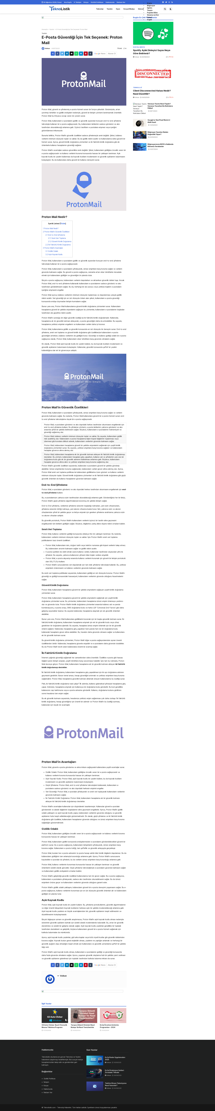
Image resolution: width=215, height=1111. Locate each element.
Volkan (47, 48)
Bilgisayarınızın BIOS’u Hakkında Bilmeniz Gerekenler (160, 145)
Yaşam (150, 10)
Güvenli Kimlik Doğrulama (59, 241)
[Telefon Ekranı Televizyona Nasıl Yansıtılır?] (94, 1086)
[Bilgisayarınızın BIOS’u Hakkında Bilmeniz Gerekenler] (139, 147)
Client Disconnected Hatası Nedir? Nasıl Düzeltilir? (152, 92)
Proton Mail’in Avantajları (53, 248)
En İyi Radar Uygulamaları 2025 (115, 1058)
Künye (86, 2)
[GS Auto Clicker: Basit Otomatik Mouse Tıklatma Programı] (55, 1015)
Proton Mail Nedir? (50, 228)
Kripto (149, 3)
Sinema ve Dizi (153, 15)
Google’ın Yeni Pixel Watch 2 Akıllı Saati (159, 121)
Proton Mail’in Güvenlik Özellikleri (56, 232)
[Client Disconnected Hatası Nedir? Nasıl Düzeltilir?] (153, 73)
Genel (149, 17)
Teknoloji (99, 9)
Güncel (141, 9)
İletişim (78, 2)
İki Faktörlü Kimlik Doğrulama (58, 245)
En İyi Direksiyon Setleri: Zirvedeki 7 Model (114, 1071)
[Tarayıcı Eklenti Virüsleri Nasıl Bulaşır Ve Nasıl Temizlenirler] (84, 1015)
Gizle (63, 223)
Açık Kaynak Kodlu (53, 254)
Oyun (118, 9)
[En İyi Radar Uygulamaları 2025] (94, 1060)
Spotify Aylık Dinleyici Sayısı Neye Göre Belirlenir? (151, 52)
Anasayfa (45, 29)
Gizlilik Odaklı (51, 251)
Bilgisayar (151, 5)
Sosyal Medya (129, 9)
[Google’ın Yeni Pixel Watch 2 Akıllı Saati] (139, 123)
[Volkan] (43, 48)
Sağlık (149, 20)
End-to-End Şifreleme (55, 235)
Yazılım (110, 9)
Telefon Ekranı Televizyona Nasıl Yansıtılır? (115, 1084)
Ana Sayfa (68, 2)
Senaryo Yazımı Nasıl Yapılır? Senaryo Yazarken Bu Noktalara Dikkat (160, 106)
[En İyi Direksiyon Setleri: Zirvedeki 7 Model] (94, 1073)
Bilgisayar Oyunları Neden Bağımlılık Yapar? (158, 133)
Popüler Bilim (152, 13)
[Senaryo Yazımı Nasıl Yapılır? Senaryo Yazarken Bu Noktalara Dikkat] (139, 108)
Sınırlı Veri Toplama (57, 238)
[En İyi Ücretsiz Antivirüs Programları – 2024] (113, 1015)
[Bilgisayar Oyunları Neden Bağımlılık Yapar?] (139, 135)
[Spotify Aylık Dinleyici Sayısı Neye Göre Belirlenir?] (153, 33)
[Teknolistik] (61, 8)
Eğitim (149, 8)
